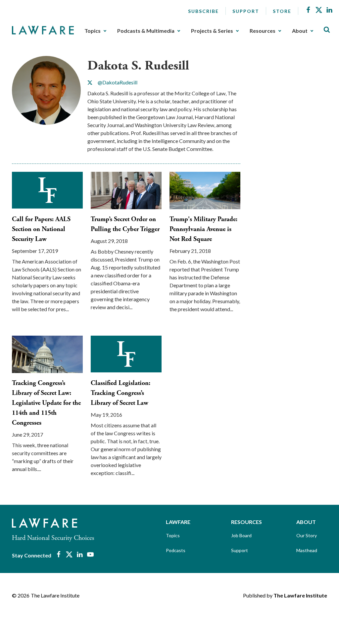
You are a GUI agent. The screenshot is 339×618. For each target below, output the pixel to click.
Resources (262, 31)
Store (282, 11)
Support (245, 11)
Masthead (306, 550)
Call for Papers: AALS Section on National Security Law (41, 229)
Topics (92, 31)
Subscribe (203, 11)
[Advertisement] (293, 97)
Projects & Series (212, 31)
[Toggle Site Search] (326, 30)
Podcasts (175, 550)
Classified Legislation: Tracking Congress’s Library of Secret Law (120, 393)
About (300, 31)
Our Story (306, 535)
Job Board (241, 535)
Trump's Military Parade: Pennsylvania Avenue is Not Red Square (203, 229)
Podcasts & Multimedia (145, 31)
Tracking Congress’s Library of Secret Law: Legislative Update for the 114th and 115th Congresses (46, 403)
